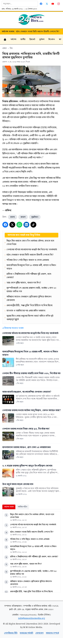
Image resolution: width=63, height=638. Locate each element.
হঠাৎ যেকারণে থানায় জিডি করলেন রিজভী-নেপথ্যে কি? (37, 31)
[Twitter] (47, 3)
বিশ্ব (11, 48)
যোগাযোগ (39, 633)
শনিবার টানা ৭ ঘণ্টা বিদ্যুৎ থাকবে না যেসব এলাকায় (29, 539)
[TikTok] (33, 225)
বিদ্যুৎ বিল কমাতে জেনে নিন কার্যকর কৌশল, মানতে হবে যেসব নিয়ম (32, 516)
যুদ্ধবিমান (34, 217)
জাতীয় (22, 39)
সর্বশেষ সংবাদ (9, 506)
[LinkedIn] (26, 225)
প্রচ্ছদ (4, 48)
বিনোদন (51, 39)
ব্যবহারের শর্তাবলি (26, 633)
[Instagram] (58, 3)
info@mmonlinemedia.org (31, 618)
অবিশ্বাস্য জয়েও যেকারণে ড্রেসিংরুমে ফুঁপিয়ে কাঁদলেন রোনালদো (31, 583)
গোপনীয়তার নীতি (10, 633)
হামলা (12, 217)
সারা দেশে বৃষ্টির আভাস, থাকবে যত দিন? (26, 563)
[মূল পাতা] (5, 39)
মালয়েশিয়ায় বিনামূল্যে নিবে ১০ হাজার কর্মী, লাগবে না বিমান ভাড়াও (33, 548)
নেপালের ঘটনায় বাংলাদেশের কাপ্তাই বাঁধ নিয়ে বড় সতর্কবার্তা (33, 524)
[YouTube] (52, 3)
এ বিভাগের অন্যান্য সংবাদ (13, 328)
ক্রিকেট (32, 39)
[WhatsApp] (19, 225)
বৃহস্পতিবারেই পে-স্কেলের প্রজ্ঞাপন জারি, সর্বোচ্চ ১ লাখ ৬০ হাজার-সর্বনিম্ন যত (33, 573)
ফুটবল (41, 39)
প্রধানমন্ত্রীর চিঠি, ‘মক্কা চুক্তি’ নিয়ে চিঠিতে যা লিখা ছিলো (31, 591)
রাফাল (23, 217)
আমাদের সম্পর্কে (52, 633)
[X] (12, 225)
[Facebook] (41, 3)
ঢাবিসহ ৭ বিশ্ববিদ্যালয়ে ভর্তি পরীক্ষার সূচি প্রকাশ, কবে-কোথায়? (34, 556)
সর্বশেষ (13, 39)
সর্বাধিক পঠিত (22, 506)
